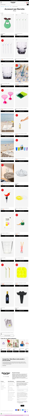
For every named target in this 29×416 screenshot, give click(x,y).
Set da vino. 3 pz (3, 307)
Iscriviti (22, 405)
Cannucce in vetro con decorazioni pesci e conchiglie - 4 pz (7, 158)
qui (6, 415)
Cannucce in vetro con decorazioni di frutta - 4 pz (7, 133)
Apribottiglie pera (3, 33)
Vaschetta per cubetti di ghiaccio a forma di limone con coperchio (21, 208)
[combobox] (23, 390)
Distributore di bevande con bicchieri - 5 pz (20, 158)
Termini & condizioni (10, 389)
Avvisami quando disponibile (7, 335)
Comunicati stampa (3, 387)
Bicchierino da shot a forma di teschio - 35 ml (20, 58)
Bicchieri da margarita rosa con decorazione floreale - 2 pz (7, 108)
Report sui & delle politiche (11, 392)
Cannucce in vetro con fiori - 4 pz (19, 83)
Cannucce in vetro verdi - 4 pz (18, 33)
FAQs (8, 386)
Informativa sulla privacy (11, 393)
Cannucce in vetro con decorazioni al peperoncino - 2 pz (7, 282)
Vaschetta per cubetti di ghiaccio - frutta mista (20, 282)
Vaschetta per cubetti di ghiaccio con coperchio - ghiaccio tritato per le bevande (21, 108)
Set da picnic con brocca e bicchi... (9, 348)
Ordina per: (22, 13)
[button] (1, 2)
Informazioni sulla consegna (11, 382)
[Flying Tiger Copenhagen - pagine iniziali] (6, 373)
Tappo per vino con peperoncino (5, 208)
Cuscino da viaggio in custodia (3, 348)
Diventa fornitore (10, 400)
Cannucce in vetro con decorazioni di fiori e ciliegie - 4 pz (7, 58)
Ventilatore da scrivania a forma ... (15, 348)
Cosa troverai (4, 365)
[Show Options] (27, 390)
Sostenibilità (2, 386)
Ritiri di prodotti (10, 397)
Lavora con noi (3, 385)
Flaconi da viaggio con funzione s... (22, 348)
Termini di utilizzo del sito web (11, 391)
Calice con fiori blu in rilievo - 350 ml (5, 183)
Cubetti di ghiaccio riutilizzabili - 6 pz (5, 233)
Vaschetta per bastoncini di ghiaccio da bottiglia (21, 133)
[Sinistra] (2, 344)
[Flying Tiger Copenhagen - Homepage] (13, 2)
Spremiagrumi (17, 183)
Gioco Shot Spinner (17, 233)
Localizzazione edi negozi (11, 385)
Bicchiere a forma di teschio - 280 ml (5, 83)
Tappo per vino (17, 307)
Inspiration (2, 389)
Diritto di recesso (10, 387)
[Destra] (27, 344)
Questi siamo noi (3, 382)
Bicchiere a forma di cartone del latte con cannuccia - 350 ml (7, 332)
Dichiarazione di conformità (11, 396)
